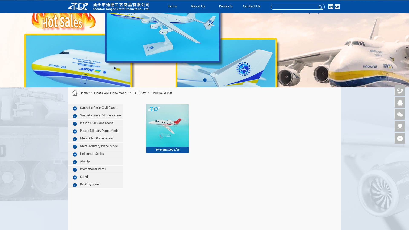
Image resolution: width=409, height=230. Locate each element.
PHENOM (140, 93)
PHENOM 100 (162, 93)
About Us (198, 6)
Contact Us (251, 6)
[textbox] (292, 7)
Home (172, 6)
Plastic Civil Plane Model (110, 93)
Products (226, 6)
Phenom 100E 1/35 (168, 149)
